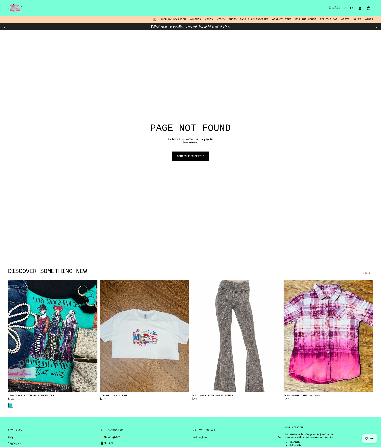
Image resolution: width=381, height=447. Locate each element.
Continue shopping (190, 156)
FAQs (10, 437)
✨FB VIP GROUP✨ (111, 437)
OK (279, 437)
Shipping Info (14, 443)
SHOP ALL (368, 273)
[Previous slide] (4, 26)
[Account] (360, 8)
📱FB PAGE (107, 443)
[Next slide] (376, 26)
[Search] (351, 8)
